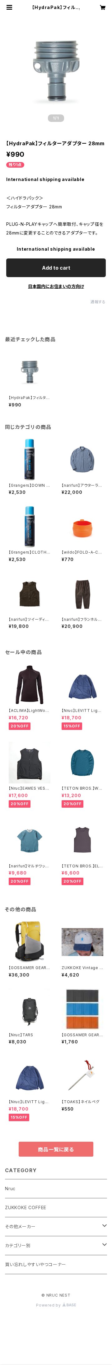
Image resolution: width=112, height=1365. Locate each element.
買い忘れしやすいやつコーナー (35, 1264)
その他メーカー (20, 1226)
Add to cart (56, 268)
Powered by (49, 1305)
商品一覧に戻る (56, 1149)
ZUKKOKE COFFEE (25, 1207)
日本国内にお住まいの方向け (56, 286)
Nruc (10, 1188)
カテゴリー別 (18, 1245)
